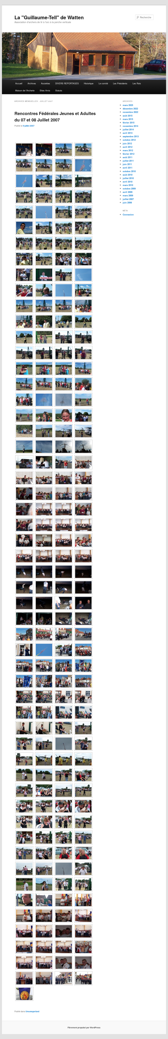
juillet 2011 (128, 160)
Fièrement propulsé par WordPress (84, 1027)
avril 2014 (127, 132)
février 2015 (128, 122)
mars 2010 (128, 185)
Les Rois (137, 83)
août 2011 (127, 157)
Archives (32, 83)
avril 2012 (127, 146)
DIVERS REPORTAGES (67, 83)
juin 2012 (127, 143)
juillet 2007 (128, 199)
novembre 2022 (130, 112)
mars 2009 (128, 195)
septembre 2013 (131, 136)
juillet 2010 (128, 178)
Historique (88, 83)
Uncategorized (32, 1011)
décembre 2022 (130, 108)
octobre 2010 (129, 171)
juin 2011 (127, 164)
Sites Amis (45, 90)
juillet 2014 (128, 129)
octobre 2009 (129, 188)
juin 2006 (127, 202)
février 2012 (128, 153)
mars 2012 (128, 150)
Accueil (18, 83)
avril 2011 (127, 167)
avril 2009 (127, 192)
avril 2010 (127, 181)
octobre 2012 (129, 139)
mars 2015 (128, 119)
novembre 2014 (130, 126)
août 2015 (127, 115)
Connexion (128, 214)
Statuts (58, 90)
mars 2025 (128, 105)
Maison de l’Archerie (24, 90)
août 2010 (127, 174)
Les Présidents (120, 83)
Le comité (103, 83)
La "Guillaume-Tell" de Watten (49, 17)
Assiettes (45, 83)
